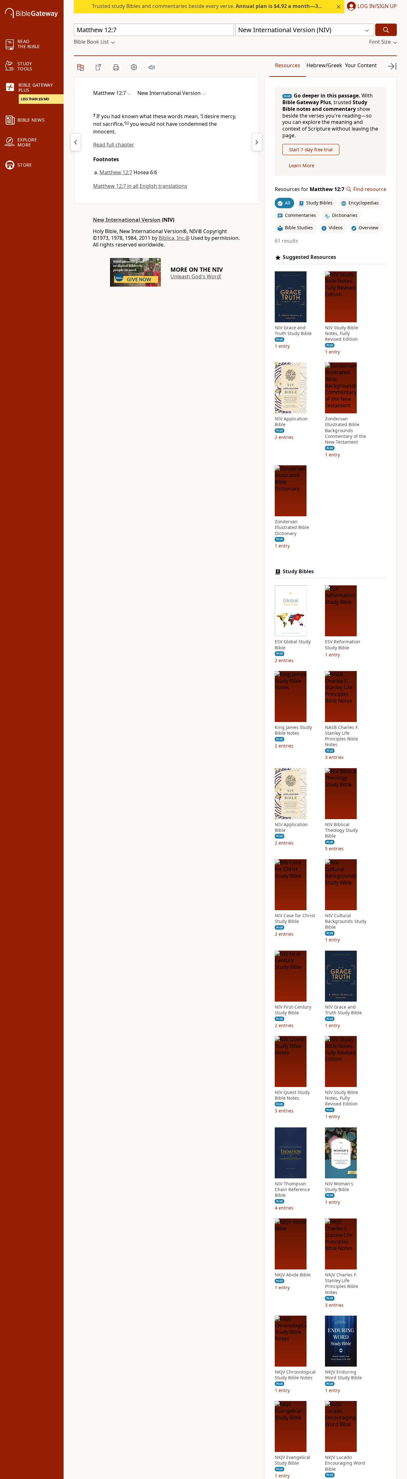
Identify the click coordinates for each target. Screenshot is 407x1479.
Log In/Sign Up (377, 6)
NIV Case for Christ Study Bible (295, 918)
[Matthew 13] (257, 142)
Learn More (301, 165)
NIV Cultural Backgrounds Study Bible (345, 921)
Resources (287, 65)
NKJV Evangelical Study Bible (292, 1460)
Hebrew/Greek (324, 65)
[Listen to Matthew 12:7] (152, 67)
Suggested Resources (309, 257)
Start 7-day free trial (311, 149)
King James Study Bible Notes (293, 730)
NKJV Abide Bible (293, 1275)
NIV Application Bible (291, 421)
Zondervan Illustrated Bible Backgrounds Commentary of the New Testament (345, 430)
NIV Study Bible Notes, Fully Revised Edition (341, 333)
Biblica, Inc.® (174, 237)
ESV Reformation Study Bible (342, 644)
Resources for (309, 189)
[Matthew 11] (76, 142)
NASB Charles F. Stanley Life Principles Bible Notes (342, 736)
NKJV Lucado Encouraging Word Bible (345, 1463)
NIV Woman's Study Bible (339, 1186)
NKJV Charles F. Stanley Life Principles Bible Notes (341, 1283)
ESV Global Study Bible (293, 644)
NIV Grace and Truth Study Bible (293, 330)
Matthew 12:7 (116, 172)
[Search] (386, 30)
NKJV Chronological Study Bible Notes (295, 1375)
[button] (370, 6)
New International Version (127, 219)
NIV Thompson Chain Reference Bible (292, 1189)
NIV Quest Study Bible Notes (292, 1095)
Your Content (361, 65)
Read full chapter (113, 144)
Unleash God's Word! (195, 276)
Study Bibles (298, 571)
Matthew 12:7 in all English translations (140, 185)
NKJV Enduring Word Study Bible (343, 1375)
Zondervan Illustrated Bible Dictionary (292, 527)
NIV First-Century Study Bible (293, 1010)
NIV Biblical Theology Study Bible (341, 830)
